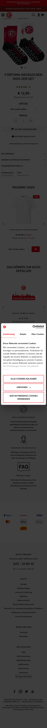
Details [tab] (23, 334)
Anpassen (22, 387)
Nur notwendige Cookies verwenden (24, 397)
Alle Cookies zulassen (23, 379)
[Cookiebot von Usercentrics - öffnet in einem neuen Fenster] (33, 327)
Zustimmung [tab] (9, 334)
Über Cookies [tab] (37, 334)
